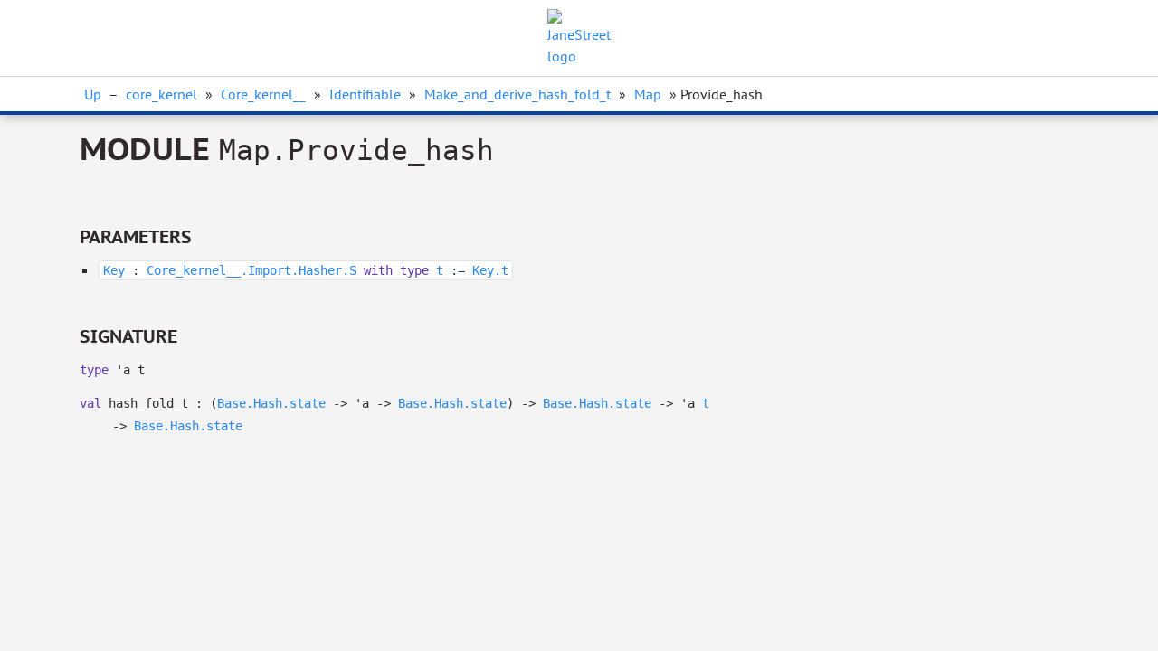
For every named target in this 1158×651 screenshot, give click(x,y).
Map (647, 94)
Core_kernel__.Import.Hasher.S (251, 270)
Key (114, 270)
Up (92, 94)
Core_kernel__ (263, 94)
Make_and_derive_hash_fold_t (517, 94)
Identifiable (365, 94)
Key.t (490, 270)
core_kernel (161, 94)
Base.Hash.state (271, 403)
